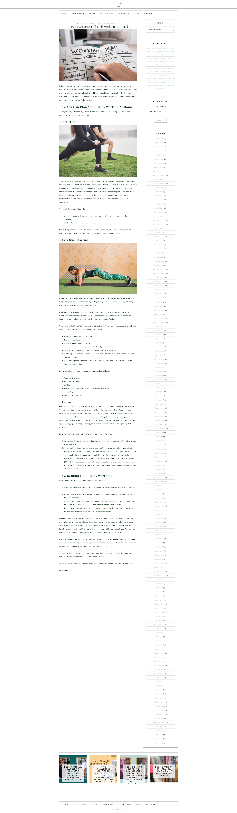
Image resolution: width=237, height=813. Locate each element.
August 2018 (158, 531)
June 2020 (159, 441)
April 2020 (159, 449)
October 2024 (159, 228)
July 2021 (159, 388)
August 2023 (158, 286)
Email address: (160, 107)
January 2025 (159, 216)
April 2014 (159, 743)
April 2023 (159, 302)
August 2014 (159, 727)
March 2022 (159, 355)
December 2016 (159, 612)
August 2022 (159, 335)
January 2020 (159, 461)
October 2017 (159, 571)
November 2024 (158, 224)
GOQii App (104, 546)
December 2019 (159, 465)
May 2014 (159, 739)
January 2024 (159, 265)
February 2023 (159, 310)
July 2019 (159, 486)
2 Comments (114, 23)
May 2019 (159, 494)
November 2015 (159, 665)
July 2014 (159, 731)
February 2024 (159, 261)
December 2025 (158, 171)
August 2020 (159, 433)
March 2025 (158, 208)
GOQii (118, 3)
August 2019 (159, 482)
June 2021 (158, 392)
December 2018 (159, 514)
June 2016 (159, 637)
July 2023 (158, 290)
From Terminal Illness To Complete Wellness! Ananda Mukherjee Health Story (73, 773)
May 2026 (158, 151)
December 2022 (159, 318)
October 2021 (159, 375)
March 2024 (158, 257)
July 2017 (159, 584)
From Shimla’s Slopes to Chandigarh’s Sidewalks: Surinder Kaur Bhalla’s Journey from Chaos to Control (133, 775)
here (102, 557)
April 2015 (159, 694)
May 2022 (158, 347)
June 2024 (158, 245)
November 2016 (159, 616)
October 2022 (159, 326)
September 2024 (159, 232)
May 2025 (158, 200)
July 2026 (158, 143)
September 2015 (159, 673)
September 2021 (159, 379)
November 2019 (159, 469)
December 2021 (159, 367)
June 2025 (159, 196)
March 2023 (159, 306)
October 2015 (159, 669)
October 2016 (159, 620)
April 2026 (159, 155)
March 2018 (159, 551)
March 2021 (159, 404)
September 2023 (159, 281)
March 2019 (159, 502)
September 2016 (159, 624)
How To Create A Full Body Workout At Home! (98, 26)
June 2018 (159, 539)
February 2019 (159, 506)
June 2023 (159, 294)
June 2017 (159, 588)
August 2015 (159, 678)
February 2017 (159, 604)
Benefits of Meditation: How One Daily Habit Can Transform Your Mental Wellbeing (160, 86)
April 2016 (159, 645)
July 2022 (158, 339)
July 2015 (159, 682)
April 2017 (159, 596)
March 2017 (159, 600)
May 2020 (159, 445)
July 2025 (159, 192)
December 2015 (159, 661)
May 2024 (158, 249)
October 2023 (159, 277)
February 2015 (159, 702)
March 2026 (159, 159)
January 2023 (159, 314)
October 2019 (159, 473)
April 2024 (159, 253)
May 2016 (159, 641)
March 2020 (159, 453)
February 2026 (159, 163)
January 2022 (159, 363)
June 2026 (158, 147)
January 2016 (159, 657)
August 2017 (159, 580)
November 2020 (159, 420)
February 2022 (159, 359)
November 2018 (159, 518)
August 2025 (159, 188)
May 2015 (159, 690)
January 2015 (159, 706)
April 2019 (159, 498)
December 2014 (159, 710)
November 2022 (159, 322)
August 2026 (159, 139)
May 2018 (159, 543)
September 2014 (159, 722)
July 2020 (159, 437)
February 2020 (159, 457)
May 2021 (158, 396)
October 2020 (159, 424)
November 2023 (159, 273)
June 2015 (159, 686)
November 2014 (159, 714)
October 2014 (159, 718)
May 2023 (158, 298)
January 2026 (159, 167)
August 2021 (159, 384)
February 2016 (159, 653)
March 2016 (159, 649)
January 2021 (159, 412)
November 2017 (158, 567)
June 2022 (159, 343)
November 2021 (159, 371)
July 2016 (159, 633)
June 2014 (159, 735)
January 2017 (159, 608)
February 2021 (159, 408)
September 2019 (159, 477)
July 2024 (158, 241)
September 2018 (159, 526)
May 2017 (159, 592)
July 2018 (159, 535)
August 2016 (159, 629)
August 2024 (158, 237)
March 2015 (159, 698)
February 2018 (159, 555)
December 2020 (159, 416)
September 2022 (159, 330)
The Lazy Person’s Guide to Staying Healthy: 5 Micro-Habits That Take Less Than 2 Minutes (160, 61)
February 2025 (159, 212)
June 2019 (159, 490)
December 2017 (159, 563)
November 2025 (159, 175)
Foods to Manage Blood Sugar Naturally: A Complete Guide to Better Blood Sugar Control (160, 51)
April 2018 (159, 547)
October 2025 (159, 179)
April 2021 (159, 400)
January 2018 (159, 559)
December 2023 (158, 269)
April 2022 (159, 351)
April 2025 (159, 204)
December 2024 (158, 220)
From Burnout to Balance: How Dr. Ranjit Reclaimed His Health (164, 771)
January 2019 (159, 510)
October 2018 (159, 522)
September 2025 (159, 183)
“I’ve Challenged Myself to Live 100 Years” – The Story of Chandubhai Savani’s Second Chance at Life (103, 774)
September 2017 (159, 575)
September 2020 (159, 428)
